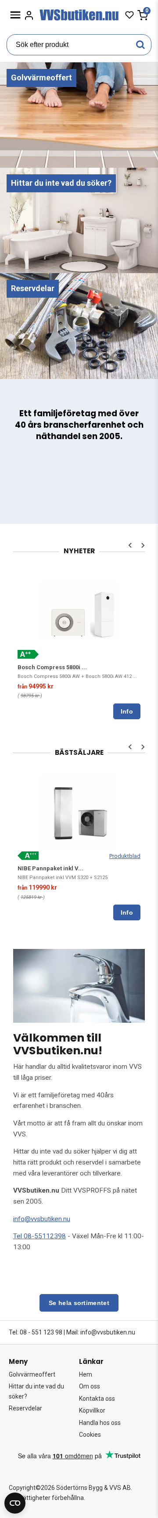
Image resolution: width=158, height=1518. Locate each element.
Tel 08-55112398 (39, 1236)
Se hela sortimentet (79, 1302)
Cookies (90, 1434)
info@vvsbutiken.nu (41, 1219)
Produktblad (124, 856)
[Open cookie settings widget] (14, 1503)
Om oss (89, 1386)
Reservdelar (25, 1408)
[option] (79, 644)
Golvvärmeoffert (32, 1374)
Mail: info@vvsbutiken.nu (100, 1332)
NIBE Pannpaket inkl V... (50, 868)
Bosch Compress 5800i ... (52, 667)
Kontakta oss (97, 1398)
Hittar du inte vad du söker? (36, 1391)
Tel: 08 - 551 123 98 (35, 1332)
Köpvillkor (92, 1410)
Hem (85, 1374)
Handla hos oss (100, 1422)
